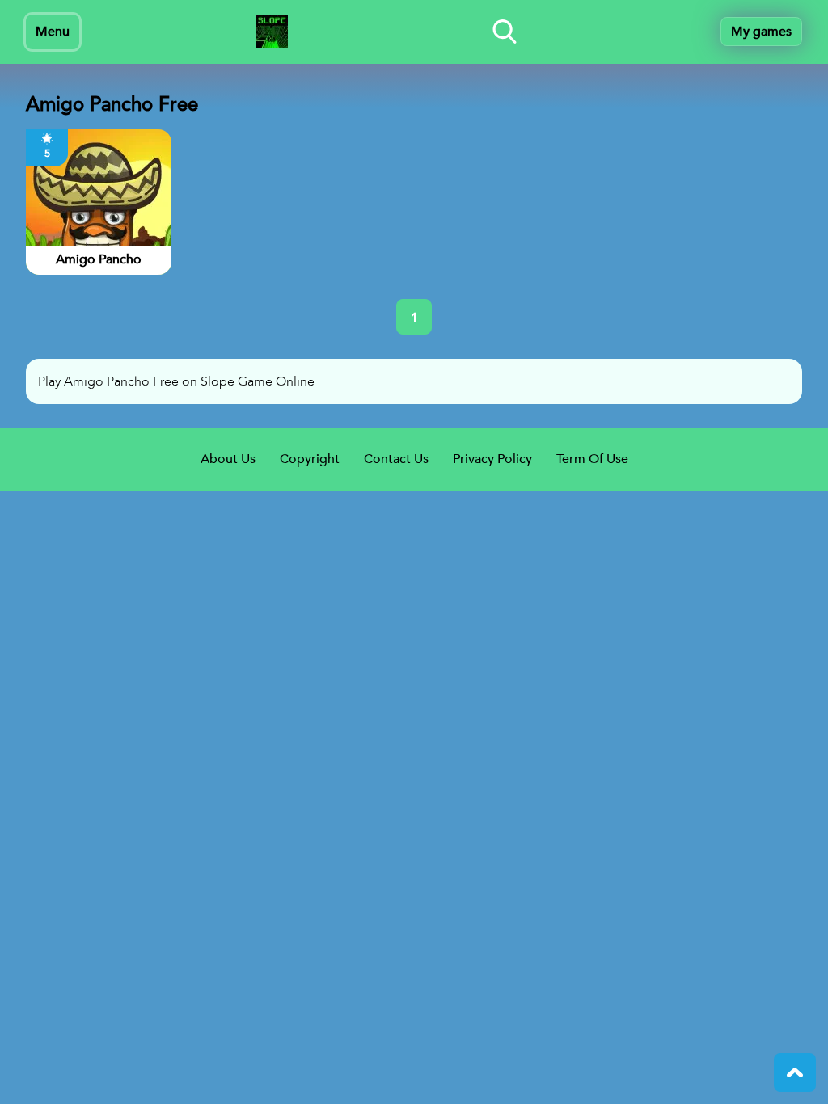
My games (761, 31)
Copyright (310, 459)
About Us (228, 459)
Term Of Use (592, 459)
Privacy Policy (492, 459)
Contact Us (396, 459)
